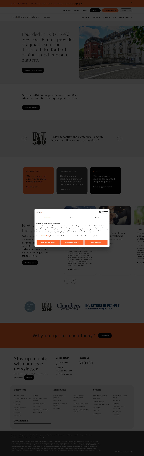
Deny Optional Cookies (48, 242)
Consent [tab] (47, 217)
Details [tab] (72, 217)
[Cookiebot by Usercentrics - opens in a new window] (100, 212)
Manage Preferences (71, 242)
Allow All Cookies (96, 242)
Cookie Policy (45, 236)
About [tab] (97, 217)
